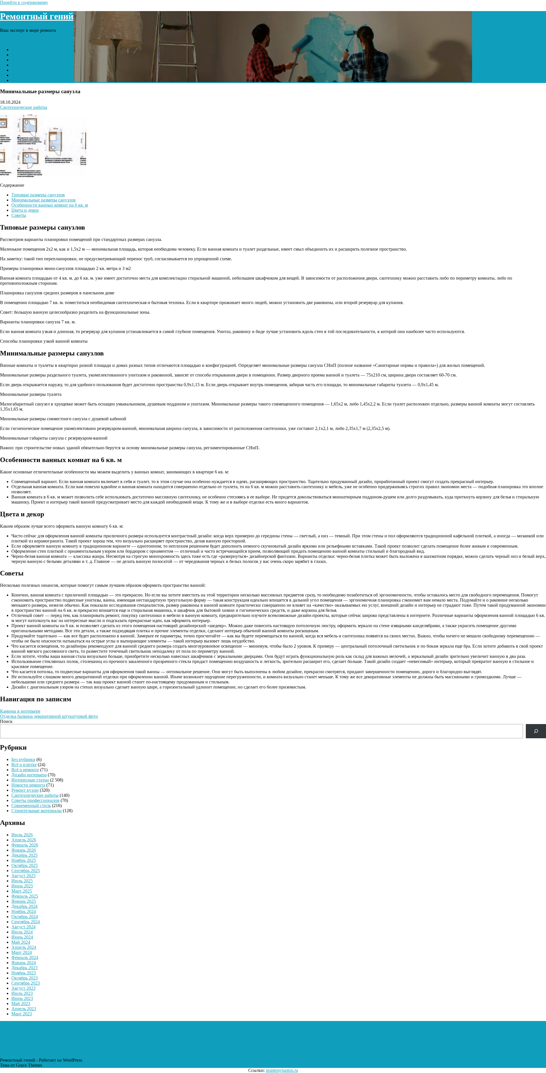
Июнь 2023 (22, 998)
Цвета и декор (25, 210)
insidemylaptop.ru (282, 1070)
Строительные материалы (36, 75)
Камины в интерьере (20, 711)
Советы (18, 215)
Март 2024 (21, 952)
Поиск (6, 721)
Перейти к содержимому (24, 2)
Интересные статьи (30, 54)
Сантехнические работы (35, 70)
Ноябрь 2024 (23, 911)
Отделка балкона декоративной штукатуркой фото (49, 716)
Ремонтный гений (36, 16)
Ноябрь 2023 (23, 972)
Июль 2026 (22, 834)
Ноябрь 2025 (23, 860)
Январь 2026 (23, 850)
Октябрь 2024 (24, 916)
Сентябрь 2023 (25, 983)
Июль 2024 (22, 931)
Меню (6, 40)
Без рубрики (23, 759)
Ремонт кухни (25, 59)
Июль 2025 (22, 880)
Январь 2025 (23, 901)
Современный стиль (31, 65)
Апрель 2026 (23, 839)
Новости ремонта (28, 80)
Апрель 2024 (23, 947)
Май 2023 (20, 1003)
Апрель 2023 (23, 1008)
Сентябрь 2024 (25, 921)
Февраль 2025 (24, 896)
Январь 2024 (23, 962)
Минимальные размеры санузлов (43, 199)
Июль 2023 (22, 993)
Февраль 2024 (24, 957)
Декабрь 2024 (24, 906)
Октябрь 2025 (24, 865)
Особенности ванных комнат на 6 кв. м (49, 205)
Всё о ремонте (25, 769)
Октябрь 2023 (24, 978)
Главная (19, 49)
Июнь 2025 (22, 885)
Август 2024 (23, 926)
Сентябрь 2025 (25, 870)
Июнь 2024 (22, 937)
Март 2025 (21, 891)
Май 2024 (20, 942)
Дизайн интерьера (29, 774)
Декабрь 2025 (24, 855)
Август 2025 (23, 875)
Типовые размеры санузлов (38, 194)
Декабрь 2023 (24, 967)
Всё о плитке (24, 764)
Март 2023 (21, 1013)
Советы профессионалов (35, 800)
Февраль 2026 (24, 845)
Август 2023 (23, 988)
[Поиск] (536, 731)
